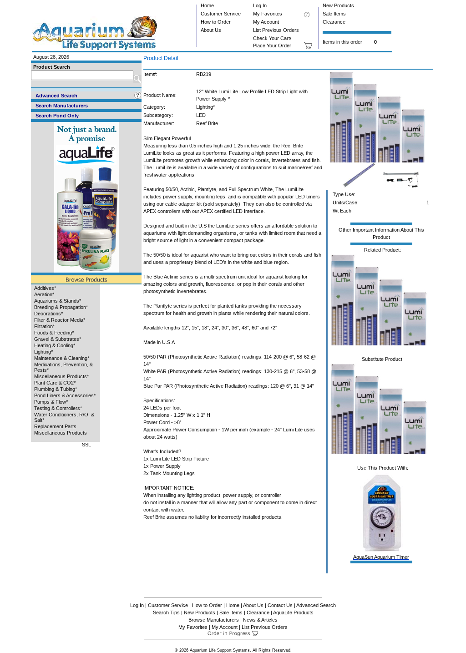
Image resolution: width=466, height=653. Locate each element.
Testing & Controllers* (58, 408)
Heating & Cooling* (54, 345)
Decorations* (48, 313)
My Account (266, 22)
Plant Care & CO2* (55, 382)
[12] (380, 160)
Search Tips (166, 612)
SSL (86, 444)
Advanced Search (316, 605)
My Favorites (267, 13)
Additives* (45, 288)
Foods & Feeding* (54, 332)
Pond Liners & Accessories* (65, 395)
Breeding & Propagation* (61, 307)
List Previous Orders (276, 30)
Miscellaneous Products (60, 432)
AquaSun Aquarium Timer (381, 557)
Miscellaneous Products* (61, 376)
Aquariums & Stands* (57, 301)
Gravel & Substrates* (57, 339)
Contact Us (280, 605)
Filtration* (44, 326)
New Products (338, 5)
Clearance (334, 22)
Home (207, 5)
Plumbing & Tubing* (55, 389)
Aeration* (44, 294)
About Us (211, 30)
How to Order (216, 22)
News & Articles (260, 620)
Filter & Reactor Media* (59, 320)
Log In (260, 5)
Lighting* (43, 351)
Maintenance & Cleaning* (61, 358)
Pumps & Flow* (51, 402)
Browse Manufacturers (213, 620)
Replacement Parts (55, 426)
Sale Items (334, 13)
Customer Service (221, 13)
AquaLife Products (293, 612)
